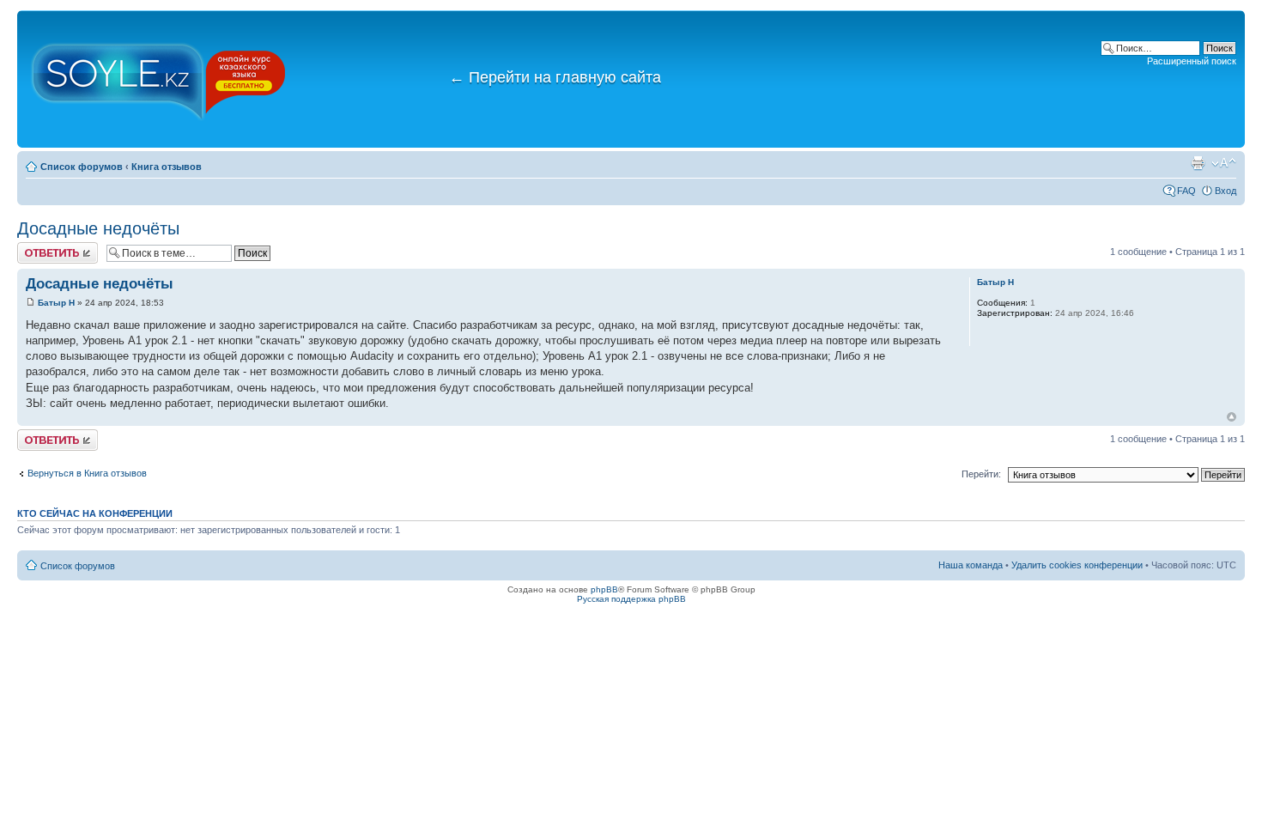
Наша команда (970, 565)
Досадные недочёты (98, 228)
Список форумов (81, 166)
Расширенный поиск (1191, 61)
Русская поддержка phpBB (631, 599)
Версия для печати (1197, 163)
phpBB (604, 589)
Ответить (37, 247)
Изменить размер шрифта (1223, 163)
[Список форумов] (158, 79)
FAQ (1186, 190)
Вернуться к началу (1231, 417)
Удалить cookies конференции (1077, 565)
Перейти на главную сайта (555, 77)
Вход (1225, 190)
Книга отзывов (166, 166)
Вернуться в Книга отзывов (87, 473)
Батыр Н (56, 302)
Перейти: (981, 474)
